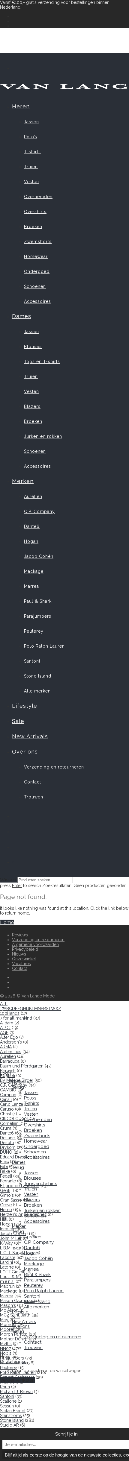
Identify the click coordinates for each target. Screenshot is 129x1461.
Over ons (25, 751)
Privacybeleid (25, 949)
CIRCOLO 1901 (14, 1118)
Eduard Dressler (15, 1157)
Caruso (7, 1109)
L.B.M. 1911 (10, 1248)
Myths (6, 1343)
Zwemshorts (38, 241)
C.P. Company (39, 511)
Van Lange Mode (38, 996)
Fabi (4, 1166)
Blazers (32, 406)
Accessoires (37, 301)
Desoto (7, 1142)
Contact (32, 782)
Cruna (5, 1128)
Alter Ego (9, 1037)
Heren (21, 106)
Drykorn (8, 1147)
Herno (6, 1209)
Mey (4, 1319)
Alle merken (37, 691)
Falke (5, 1171)
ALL (4, 1003)
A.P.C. (5, 1027)
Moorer (7, 1329)
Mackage (34, 571)
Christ (5, 1113)
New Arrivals (30, 736)
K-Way (6, 1243)
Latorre (7, 1267)
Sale (18, 721)
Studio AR (9, 1425)
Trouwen (33, 797)
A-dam (6, 1022)
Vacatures (21, 963)
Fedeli (6, 1176)
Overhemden (38, 196)
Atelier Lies (10, 1051)
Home (7, 922)
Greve (6, 1204)
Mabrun (7, 1286)
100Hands (10, 1013)
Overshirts (35, 211)
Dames (21, 316)
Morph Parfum (14, 1334)
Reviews (20, 935)
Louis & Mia (11, 1276)
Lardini (6, 1262)
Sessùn (7, 1406)
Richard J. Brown (16, 1391)
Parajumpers (37, 616)
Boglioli (7, 1075)
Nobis (5, 1353)
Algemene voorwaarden (35, 944)
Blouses (33, 346)
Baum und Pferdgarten (22, 1066)
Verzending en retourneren (54, 767)
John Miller (11, 1238)
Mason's (8, 1305)
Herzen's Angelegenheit (23, 1214)
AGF (4, 1032)
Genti (5, 1190)
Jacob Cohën (38, 556)
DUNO (6, 1152)
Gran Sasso (11, 1200)
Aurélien (33, 496)
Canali (6, 1099)
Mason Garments (16, 1300)
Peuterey (34, 631)
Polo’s (30, 136)
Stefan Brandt (13, 1410)
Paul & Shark (38, 601)
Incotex (7, 1228)
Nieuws (19, 954)
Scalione (8, 1401)
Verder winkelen (17, 1380)
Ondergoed (37, 271)
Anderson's (11, 1042)
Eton (4, 1161)
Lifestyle (24, 706)
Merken (23, 481)
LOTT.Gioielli (12, 1271)
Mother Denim (14, 1339)
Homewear (36, 256)
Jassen (31, 121)
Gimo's (7, 1195)
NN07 (5, 1348)
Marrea (31, 586)
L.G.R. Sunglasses (17, 1252)
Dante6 (32, 526)
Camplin (8, 1094)
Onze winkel (24, 958)
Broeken (33, 226)
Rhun (5, 1386)
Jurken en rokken (43, 436)
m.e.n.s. (7, 1281)
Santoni (32, 661)
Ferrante (8, 1180)
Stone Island (37, 676)
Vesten (31, 181)
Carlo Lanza (11, 1104)
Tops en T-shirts (42, 361)
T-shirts (32, 151)
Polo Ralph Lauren (44, 646)
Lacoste (7, 1257)
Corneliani (10, 1123)
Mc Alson (9, 1310)
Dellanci (8, 1137)
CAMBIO (8, 1090)
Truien (31, 166)
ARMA (6, 1046)
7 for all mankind (16, 1018)
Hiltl (4, 1219)
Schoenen (35, 286)
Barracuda (10, 1061)
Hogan (31, 541)
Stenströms (11, 1415)
